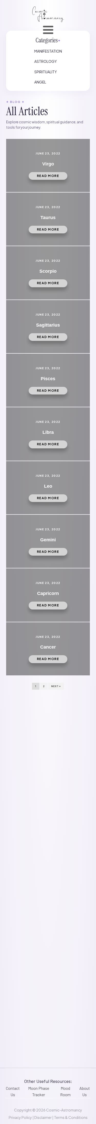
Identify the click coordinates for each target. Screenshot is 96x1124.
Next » (56, 686)
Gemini (48, 539)
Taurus (48, 217)
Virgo (48, 163)
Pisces (48, 378)
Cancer (48, 647)
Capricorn (48, 593)
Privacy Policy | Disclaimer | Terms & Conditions (48, 1117)
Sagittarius (48, 325)
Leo (48, 486)
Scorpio (48, 271)
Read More (48, 176)
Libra (48, 432)
